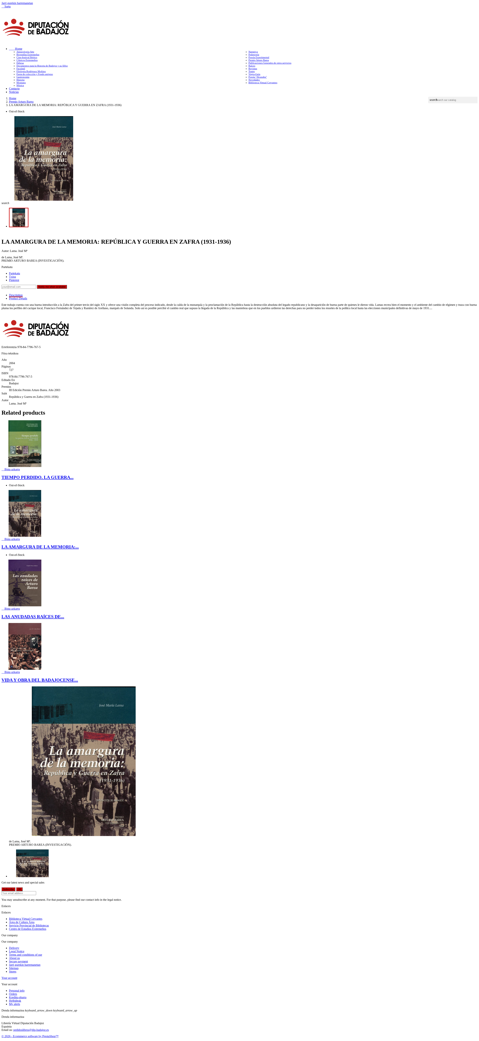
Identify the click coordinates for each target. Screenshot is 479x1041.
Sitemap (14, 968)
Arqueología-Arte (25, 51)
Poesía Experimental (258, 57)
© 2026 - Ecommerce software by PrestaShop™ (30, 1036)
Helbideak (15, 1000)
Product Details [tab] (18, 298)
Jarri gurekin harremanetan (17, 3)
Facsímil (20, 68)
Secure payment (18, 961)
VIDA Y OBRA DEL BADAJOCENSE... (39, 680)
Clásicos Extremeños (27, 60)
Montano (21, 82)
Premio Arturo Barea (258, 60)
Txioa (12, 276)
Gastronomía (22, 77)
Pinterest (14, 280)
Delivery (14, 948)
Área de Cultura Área (21, 922)
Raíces (251, 66)
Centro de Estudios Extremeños (27, 928)
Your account (9, 977)
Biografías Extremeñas (27, 54)
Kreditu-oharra (17, 997)
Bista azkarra (10, 469)
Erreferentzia (9, 347)
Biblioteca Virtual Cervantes (262, 82)
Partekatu (14, 273)
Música (20, 85)
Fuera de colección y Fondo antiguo (34, 74)
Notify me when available (51, 286)
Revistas (252, 68)
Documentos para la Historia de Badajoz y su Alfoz (42, 66)
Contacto (14, 88)
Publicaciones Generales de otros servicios (269, 63)
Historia (20, 80)
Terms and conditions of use (25, 954)
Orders (13, 994)
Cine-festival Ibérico (26, 57)
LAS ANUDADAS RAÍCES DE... (32, 616)
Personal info (17, 990)
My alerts (14, 1004)
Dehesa (20, 63)
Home (15, 48)
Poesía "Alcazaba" (257, 77)
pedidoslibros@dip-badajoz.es (31, 1029)
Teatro (251, 71)
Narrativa (253, 51)
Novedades (254, 80)
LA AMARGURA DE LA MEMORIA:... (40, 546)
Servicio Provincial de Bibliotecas (29, 925)
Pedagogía (253, 54)
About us (14, 958)
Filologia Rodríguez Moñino (31, 71)
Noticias (14, 92)
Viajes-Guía (254, 74)
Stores (12, 971)
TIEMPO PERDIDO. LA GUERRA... (37, 477)
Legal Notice (16, 951)
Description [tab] (16, 295)
